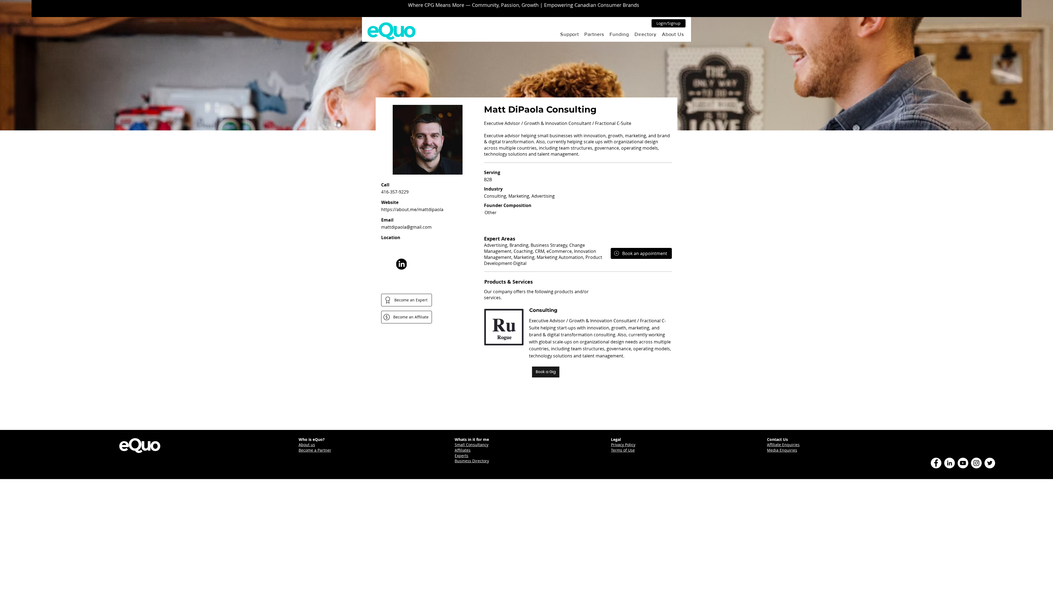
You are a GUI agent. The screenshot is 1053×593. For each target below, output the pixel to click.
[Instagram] (976, 463)
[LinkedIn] (949, 463)
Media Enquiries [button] (782, 450)
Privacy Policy (623, 444)
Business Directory (472, 460)
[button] (570, 34)
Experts (461, 455)
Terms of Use (623, 450)
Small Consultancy (471, 444)
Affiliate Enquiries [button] (783, 444)
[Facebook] (936, 463)
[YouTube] (963, 463)
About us (307, 444)
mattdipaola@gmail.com (406, 227)
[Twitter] (989, 463)
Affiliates (463, 450)
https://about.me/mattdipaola (412, 209)
